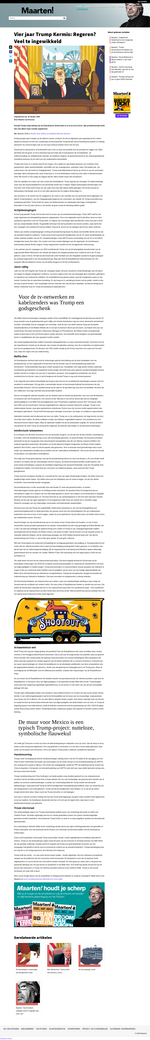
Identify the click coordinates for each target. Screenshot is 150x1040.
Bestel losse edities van (44, 134)
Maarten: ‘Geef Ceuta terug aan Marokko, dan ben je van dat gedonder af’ (122, 69)
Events (139, 6)
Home (80, 6)
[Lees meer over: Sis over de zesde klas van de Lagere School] (27, 956)
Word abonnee (125, 6)
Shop (112, 6)
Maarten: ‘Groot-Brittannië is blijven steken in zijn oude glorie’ (122, 59)
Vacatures (41, 1029)
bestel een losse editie (53, 879)
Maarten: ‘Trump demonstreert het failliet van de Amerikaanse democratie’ (122, 49)
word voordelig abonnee (33, 879)
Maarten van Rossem (96, 6)
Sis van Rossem (11, 1029)
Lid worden (122, 116)
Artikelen (82, 9)
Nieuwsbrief (27, 1029)
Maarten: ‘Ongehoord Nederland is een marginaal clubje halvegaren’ (122, 40)
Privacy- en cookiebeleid (95, 1029)
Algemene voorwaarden (122, 1029)
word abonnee (64, 134)
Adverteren (74, 1029)
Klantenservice (57, 1029)
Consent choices (6, 1038)
